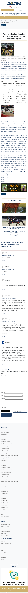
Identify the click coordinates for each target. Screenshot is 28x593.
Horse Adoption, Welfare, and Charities (8, 486)
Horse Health (3, 498)
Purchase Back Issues (5, 526)
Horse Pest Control (4, 507)
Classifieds (3, 559)
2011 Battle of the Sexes (6, 179)
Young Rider (3, 533)
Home (2, 21)
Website (2, 398)
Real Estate (20, 14)
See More (14, 235)
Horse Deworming (4, 493)
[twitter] (14, 7)
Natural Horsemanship (5, 448)
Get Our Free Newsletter (5, 529)
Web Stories (3, 562)
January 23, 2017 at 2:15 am (8, 345)
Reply (3, 260)
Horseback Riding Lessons (6, 446)
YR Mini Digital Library (5, 531)
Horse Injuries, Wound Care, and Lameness (9, 502)
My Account (5, 13)
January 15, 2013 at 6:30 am (8, 255)
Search (21, 10)
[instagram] (18, 7)
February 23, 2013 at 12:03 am (8, 321)
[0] (9, 7)
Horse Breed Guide (4, 430)
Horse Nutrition (4, 505)
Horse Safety (3, 509)
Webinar (14, 13)
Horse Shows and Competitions (7, 443)
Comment (3, 376)
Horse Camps (3, 439)
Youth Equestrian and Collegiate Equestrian (9, 455)
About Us (2, 541)
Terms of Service (4, 555)
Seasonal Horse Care (5, 516)
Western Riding (4, 453)
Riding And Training (5, 432)
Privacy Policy (3, 552)
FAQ (2, 550)
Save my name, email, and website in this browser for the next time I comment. (14, 403)
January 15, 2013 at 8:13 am (8, 269)
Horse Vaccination (4, 512)
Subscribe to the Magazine (6, 524)
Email (2, 395)
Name (2, 392)
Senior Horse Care (4, 519)
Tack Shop (18, 13)
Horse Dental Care (4, 491)
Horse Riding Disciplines (5, 441)
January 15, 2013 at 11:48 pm (8, 283)
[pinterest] (16, 7)
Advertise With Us (4, 548)
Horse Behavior (4, 489)
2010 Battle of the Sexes (6, 177)
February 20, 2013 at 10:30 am (8, 298)
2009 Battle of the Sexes (6, 176)
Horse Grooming (4, 496)
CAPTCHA (4, 407)
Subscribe (7, 10)
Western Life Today (4, 535)
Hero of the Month (13, 14)
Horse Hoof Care (4, 500)
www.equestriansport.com (6, 169)
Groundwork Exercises (5, 437)
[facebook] (11, 7)
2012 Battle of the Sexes (6, 181)
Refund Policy (3, 557)
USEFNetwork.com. (20, 171)
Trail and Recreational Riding (6, 450)
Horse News (3, 25)
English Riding (4, 434)
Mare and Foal (3, 514)
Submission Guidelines (5, 545)
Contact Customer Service (6, 543)
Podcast (10, 13)
